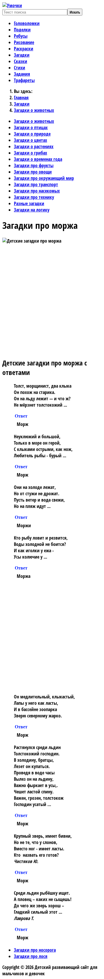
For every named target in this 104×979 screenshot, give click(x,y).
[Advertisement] (52, 300)
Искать (75, 12)
